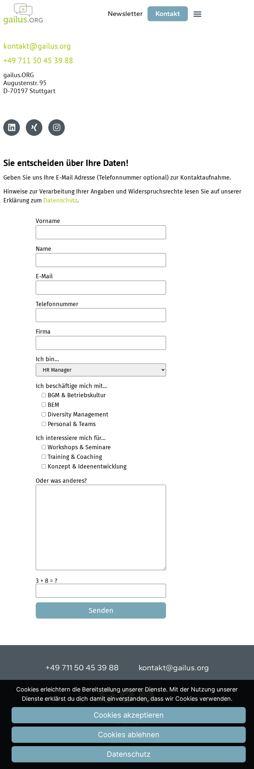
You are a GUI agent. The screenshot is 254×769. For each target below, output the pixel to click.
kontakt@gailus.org (37, 46)
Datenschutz (60, 200)
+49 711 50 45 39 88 (38, 60)
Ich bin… (47, 359)
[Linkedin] (11, 127)
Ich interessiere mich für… (71, 438)
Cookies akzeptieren (129, 715)
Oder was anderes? (61, 481)
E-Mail (44, 276)
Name (43, 249)
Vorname (48, 221)
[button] (197, 13)
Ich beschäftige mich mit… (71, 386)
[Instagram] (56, 127)
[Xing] (34, 127)
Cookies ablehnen (128, 734)
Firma (43, 332)
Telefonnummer (57, 304)
